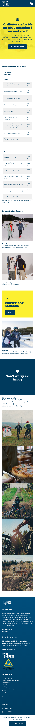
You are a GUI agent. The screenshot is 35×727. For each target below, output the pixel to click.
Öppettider (5, 697)
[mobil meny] (31, 3)
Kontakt (4, 699)
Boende (4, 685)
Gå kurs (17, 339)
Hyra (17, 270)
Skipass (17, 232)
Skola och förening (8, 689)
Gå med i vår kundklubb (9, 641)
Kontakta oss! (17, 47)
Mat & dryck (6, 682)
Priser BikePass (7, 678)
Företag (4, 687)
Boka (10, 313)
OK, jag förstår (17, 723)
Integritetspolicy (7, 629)
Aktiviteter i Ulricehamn (9, 691)
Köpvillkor (5, 631)
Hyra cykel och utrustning (10, 680)
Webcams (5, 695)
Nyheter (4, 693)
